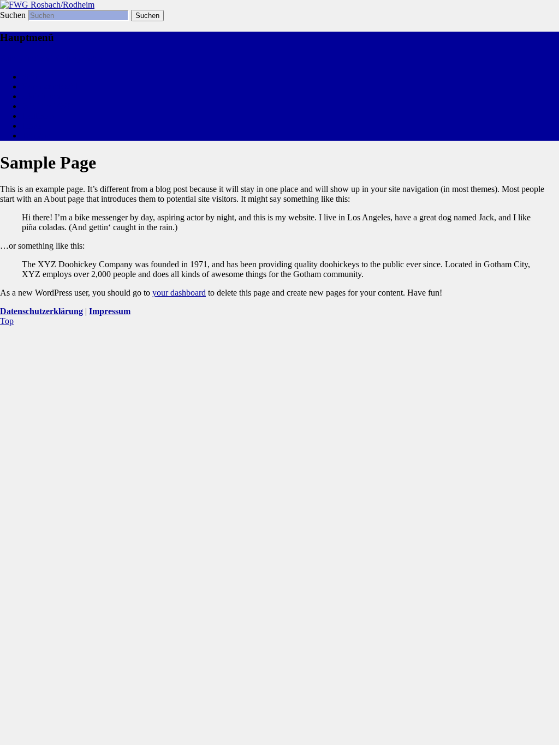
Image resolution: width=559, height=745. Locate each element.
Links (31, 125)
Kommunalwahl (50, 86)
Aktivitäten (41, 96)
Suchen (13, 15)
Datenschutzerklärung (41, 311)
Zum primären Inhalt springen (51, 58)
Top (7, 321)
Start (30, 76)
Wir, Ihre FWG (48, 106)
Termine (36, 135)
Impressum (109, 311)
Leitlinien (38, 116)
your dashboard (179, 292)
